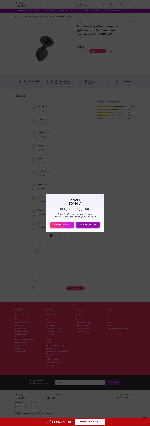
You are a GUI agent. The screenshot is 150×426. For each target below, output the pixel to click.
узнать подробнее (90, 422)
